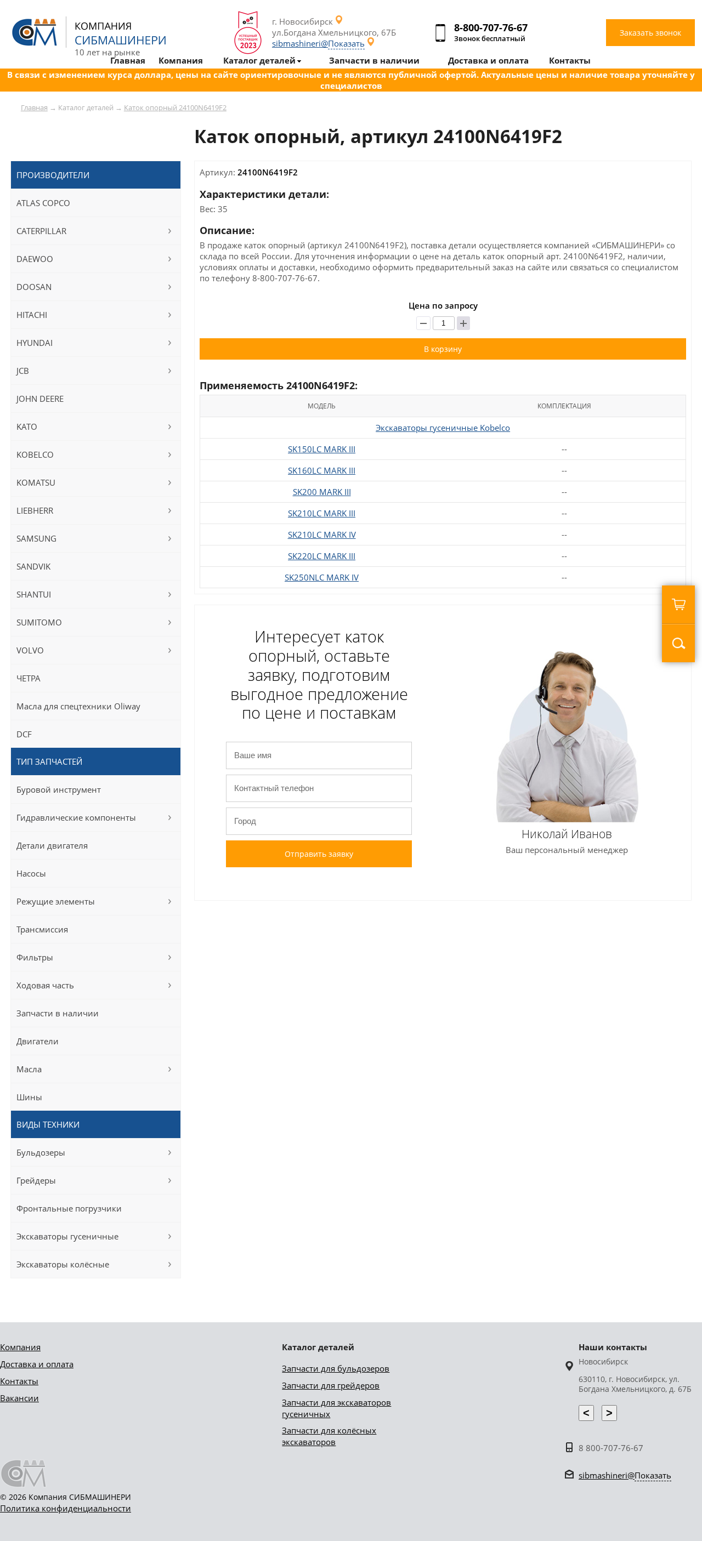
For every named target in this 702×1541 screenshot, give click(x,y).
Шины (29, 1096)
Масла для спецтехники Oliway (78, 706)
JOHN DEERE (40, 398)
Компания (20, 1346)
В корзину (443, 349)
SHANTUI (33, 594)
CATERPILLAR (41, 230)
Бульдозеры (40, 1152)
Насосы (31, 873)
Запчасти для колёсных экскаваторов (329, 1436)
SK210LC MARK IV (322, 534)
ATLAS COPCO (43, 202)
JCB (22, 370)
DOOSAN (34, 286)
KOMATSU (35, 482)
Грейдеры (36, 1180)
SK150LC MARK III (321, 448)
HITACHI (31, 314)
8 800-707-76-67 (611, 1447)
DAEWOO (34, 258)
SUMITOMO (39, 622)
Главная (34, 107)
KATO (26, 426)
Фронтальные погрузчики (69, 1208)
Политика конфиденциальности (65, 1508)
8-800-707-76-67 (491, 27)
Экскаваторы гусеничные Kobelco (443, 427)
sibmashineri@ (318, 43)
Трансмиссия (42, 929)
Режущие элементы (55, 901)
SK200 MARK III (322, 491)
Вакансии (19, 1397)
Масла (29, 1069)
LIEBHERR (34, 510)
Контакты (19, 1380)
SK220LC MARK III (321, 555)
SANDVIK (33, 566)
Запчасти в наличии (57, 1013)
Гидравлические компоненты (76, 817)
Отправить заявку (319, 854)
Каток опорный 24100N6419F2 (175, 107)
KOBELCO (35, 454)
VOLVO (30, 650)
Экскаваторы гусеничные (67, 1236)
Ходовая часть (45, 985)
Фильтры (34, 957)
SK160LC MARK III (321, 470)
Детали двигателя (52, 845)
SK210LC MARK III (321, 513)
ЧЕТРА (28, 678)
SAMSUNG (36, 538)
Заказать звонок (650, 32)
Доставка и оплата (36, 1363)
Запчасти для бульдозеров (335, 1368)
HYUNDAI (34, 342)
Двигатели (37, 1041)
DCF (24, 734)
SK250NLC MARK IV (322, 577)
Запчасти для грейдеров (331, 1385)
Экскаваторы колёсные (62, 1264)
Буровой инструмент (58, 789)
